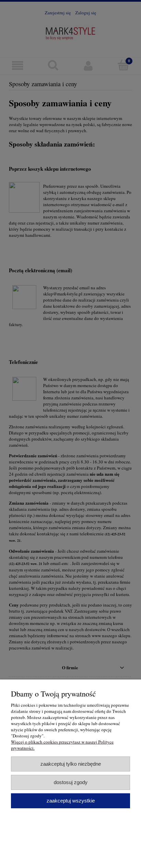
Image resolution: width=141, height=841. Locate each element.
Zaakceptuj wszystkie (71, 801)
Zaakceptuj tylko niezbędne (70, 764)
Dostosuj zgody (71, 782)
